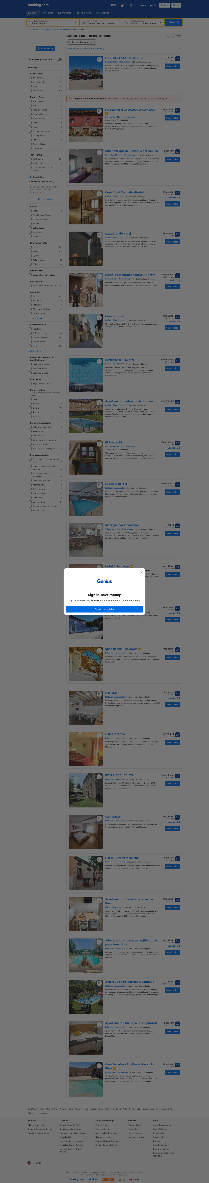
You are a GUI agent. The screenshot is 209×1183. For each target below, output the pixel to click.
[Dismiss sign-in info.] (141, 572)
